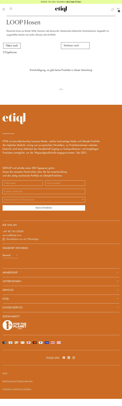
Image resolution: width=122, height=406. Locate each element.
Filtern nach (12, 46)
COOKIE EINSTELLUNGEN (17, 389)
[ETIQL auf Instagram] (73, 357)
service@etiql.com (12, 235)
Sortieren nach (71, 45)
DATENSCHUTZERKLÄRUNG (18, 381)
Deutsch (7, 255)
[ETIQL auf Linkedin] (69, 357)
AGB (5, 374)
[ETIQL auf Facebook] (64, 357)
